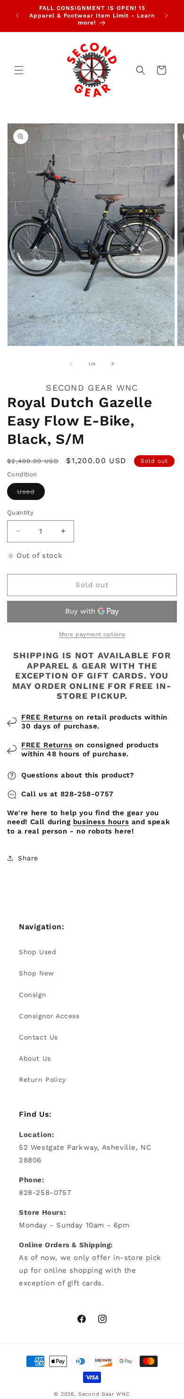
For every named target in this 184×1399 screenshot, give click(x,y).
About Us (35, 1058)
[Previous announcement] (17, 15)
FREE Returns (46, 717)
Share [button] (28, 858)
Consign (32, 994)
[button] (18, 70)
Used (31, 493)
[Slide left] (71, 363)
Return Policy (42, 1079)
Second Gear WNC (104, 1394)
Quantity (20, 512)
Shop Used (37, 952)
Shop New (36, 973)
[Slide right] (112, 363)
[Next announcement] (166, 15)
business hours (101, 822)
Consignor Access (49, 1016)
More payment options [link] (92, 634)
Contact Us (38, 1037)
